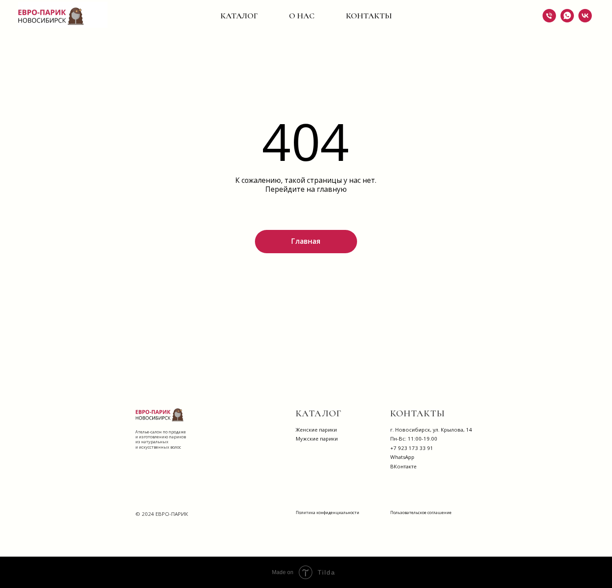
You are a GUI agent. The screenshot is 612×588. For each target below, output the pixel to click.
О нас (302, 16)
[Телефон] (549, 15)
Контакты (369, 16)
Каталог (239, 16)
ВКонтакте (403, 466)
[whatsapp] (567, 15)
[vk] (585, 15)
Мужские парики (317, 438)
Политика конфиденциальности (327, 512)
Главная (305, 241)
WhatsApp (402, 457)
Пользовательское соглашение (421, 512)
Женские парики (316, 429)
